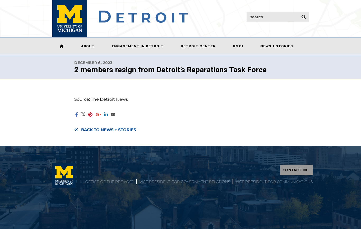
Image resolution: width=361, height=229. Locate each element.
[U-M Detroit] (120, 18)
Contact (292, 170)
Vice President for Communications (274, 181)
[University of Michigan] (64, 175)
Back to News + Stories (108, 129)
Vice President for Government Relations (185, 181)
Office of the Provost (109, 181)
